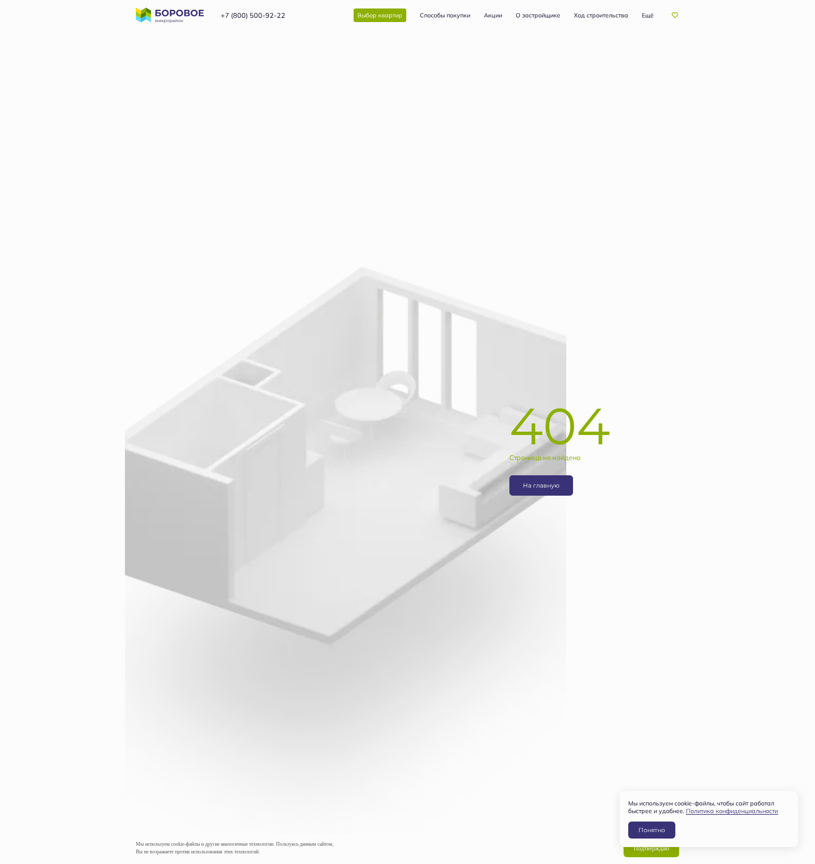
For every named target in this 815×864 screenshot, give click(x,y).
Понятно (651, 830)
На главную (541, 485)
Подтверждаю (651, 848)
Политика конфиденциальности (732, 811)
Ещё (648, 15)
